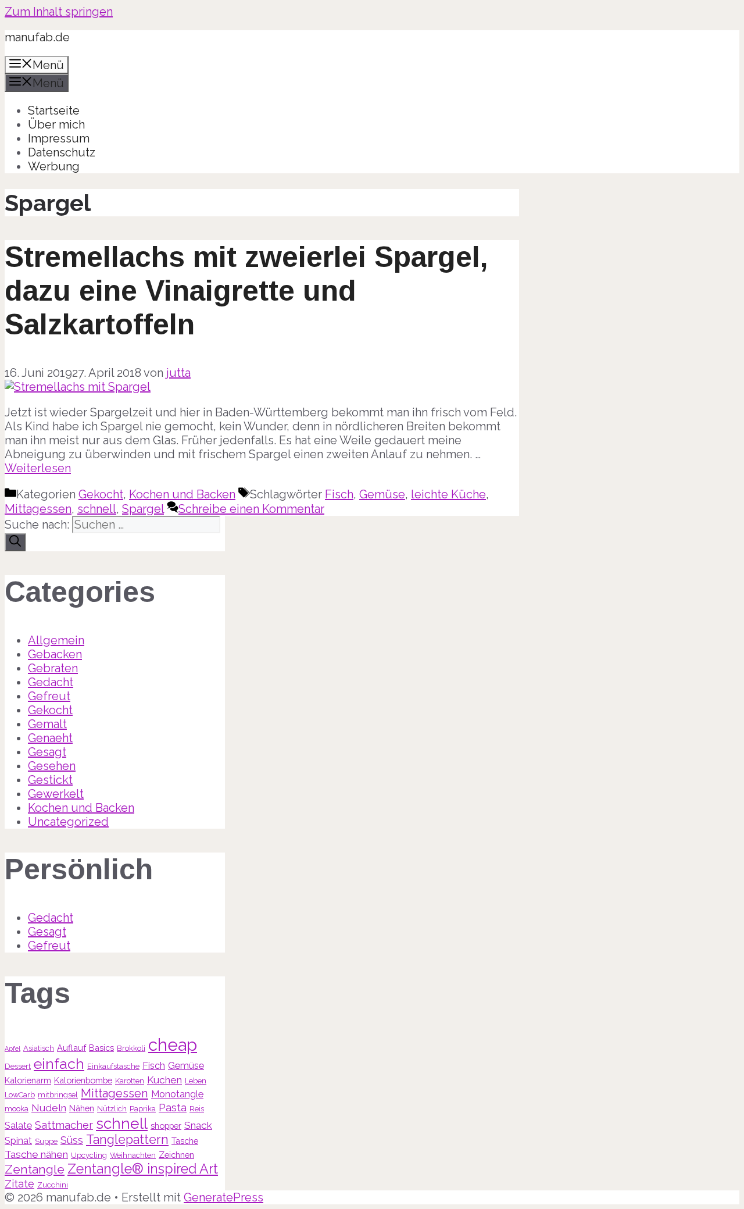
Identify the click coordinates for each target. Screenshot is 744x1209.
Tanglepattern (127, 1139)
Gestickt (50, 780)
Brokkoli (131, 1048)
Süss (71, 1140)
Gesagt (47, 752)
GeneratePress (223, 1197)
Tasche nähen (36, 1154)
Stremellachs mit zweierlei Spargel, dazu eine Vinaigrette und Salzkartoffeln (246, 291)
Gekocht (100, 494)
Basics (101, 1048)
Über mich (56, 124)
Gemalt (47, 724)
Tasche (184, 1141)
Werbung (54, 166)
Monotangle (177, 1094)
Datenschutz (61, 152)
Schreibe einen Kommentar (251, 509)
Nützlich (112, 1108)
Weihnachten (133, 1155)
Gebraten (53, 668)
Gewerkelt (56, 794)
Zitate (19, 1184)
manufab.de (37, 37)
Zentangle (35, 1169)
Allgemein (56, 640)
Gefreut (49, 696)
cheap (172, 1045)
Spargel (143, 509)
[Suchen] (15, 542)
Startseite (54, 110)
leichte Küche (448, 494)
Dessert (18, 1066)
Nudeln (48, 1108)
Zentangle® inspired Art (142, 1168)
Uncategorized (68, 822)
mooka (16, 1108)
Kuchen (164, 1080)
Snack (198, 1125)
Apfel (12, 1048)
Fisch (339, 494)
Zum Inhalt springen (59, 12)
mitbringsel (58, 1094)
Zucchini (52, 1185)
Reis (196, 1108)
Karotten (129, 1080)
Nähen (81, 1108)
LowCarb (20, 1094)
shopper (166, 1125)
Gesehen (52, 766)
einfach (59, 1063)
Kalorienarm (28, 1080)
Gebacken (55, 654)
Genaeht (50, 738)
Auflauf (71, 1048)
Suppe (46, 1141)
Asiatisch (38, 1048)
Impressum (59, 138)
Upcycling (89, 1155)
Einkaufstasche (113, 1066)
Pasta (173, 1107)
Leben (195, 1080)
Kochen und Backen (182, 494)
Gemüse (382, 494)
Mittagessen (38, 509)
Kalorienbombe (83, 1080)
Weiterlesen (38, 468)
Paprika (143, 1108)
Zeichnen (176, 1155)
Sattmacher (64, 1125)
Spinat (18, 1140)
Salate (18, 1125)
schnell (96, 509)
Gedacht (50, 682)
